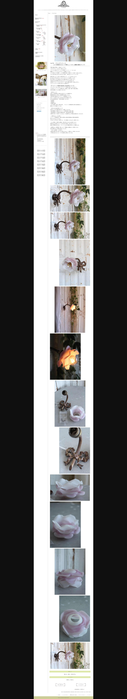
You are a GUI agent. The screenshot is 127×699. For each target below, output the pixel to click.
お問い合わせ (39, 104)
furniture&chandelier (67, 691)
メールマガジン (39, 109)
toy (84, 691)
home (90, 691)
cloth (75, 691)
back (62, 691)
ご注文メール (39, 106)
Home (49, 13)
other (87, 691)
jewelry (82, 691)
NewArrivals (54, 13)
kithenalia (72, 691)
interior (78, 691)
